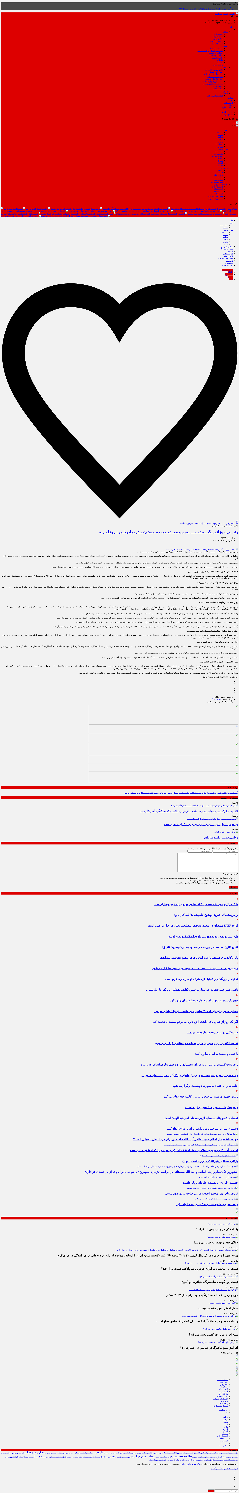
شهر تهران (224, 1457)
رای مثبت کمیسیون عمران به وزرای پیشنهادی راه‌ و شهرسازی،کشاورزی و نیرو (189, 1064)
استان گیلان (218, 39)
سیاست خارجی (226, 107)
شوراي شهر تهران (198, 1457)
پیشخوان (219, 158)
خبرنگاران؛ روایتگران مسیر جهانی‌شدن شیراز (19, 214)
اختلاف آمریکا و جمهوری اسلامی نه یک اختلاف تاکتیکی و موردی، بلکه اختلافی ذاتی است (184, 1150)
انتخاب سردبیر (217, 156)
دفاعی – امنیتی (227, 112)
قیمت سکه (218, 189)
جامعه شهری (217, 58)
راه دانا (61, 1453)
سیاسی (230, 98)
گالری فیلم (218, 172)
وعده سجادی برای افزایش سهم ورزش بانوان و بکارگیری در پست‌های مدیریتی (189, 1075)
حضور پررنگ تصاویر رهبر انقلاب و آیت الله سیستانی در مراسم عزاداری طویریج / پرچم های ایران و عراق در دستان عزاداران (161, 1171)
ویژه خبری (223, 149)
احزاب (230, 110)
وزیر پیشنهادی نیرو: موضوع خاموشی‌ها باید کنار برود (206, 914)
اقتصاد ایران (218, 86)
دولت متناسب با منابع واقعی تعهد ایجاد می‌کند (19, 216)
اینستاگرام (229, 274)
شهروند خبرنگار (226, 249)
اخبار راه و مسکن (216, 72)
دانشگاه (220, 62)
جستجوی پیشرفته (215, 196)
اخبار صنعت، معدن (215, 77)
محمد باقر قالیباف (95, 1457)
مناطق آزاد (228, 114)
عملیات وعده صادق (149, 793)
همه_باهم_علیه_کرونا (25, 1457)
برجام (156, 1453)
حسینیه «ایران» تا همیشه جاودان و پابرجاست (210, 1182)
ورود (231, 279)
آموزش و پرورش (216, 48)
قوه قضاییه (228, 103)
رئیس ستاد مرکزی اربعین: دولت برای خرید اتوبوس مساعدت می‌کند (143, 211)
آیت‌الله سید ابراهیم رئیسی (227, 793)
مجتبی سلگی (215, 699)
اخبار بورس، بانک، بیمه (214, 69)
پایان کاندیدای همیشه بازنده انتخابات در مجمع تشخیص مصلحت (199, 957)
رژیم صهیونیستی (52, 1453)
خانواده (220, 60)
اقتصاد (225, 67)
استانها (225, 32)
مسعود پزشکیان (64, 1457)
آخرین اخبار (223, 1410)
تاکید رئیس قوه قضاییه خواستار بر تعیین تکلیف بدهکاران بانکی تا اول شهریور (191, 989)
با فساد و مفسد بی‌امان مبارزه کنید (216, 1053)
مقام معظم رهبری (51, 1457)
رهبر (226, 1427)
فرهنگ (225, 93)
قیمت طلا (219, 194)
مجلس (230, 105)
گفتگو (220, 163)
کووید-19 (152, 1460)
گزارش (220, 161)
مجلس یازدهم (122, 1457)
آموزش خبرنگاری (221, 1406)
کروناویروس (160, 1460)
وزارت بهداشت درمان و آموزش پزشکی (222, 1460)
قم (170, 1457)
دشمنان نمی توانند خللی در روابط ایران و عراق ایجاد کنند (202, 1128)
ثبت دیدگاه (233, 887)
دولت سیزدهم (81, 1452)
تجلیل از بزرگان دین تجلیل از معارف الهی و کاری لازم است (201, 979)
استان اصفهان (217, 43)
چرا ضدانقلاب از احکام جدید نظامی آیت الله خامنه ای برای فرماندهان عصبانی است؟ (185, 1139)
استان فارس (218, 34)
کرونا (190, 1460)
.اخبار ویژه (218, 154)
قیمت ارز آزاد (217, 187)
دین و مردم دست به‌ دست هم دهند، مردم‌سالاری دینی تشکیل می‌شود (195, 968)
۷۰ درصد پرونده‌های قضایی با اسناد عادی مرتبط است (90, 211)
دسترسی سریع (222, 168)
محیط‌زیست (218, 65)
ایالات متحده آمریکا (170, 1453)
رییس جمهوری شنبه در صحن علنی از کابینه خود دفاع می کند (201, 1096)
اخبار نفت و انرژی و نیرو (213, 84)
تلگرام (230, 272)
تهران (139, 1453)
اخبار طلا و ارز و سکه (214, 79)
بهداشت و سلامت (216, 55)
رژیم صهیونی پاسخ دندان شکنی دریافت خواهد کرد (207, 1204)
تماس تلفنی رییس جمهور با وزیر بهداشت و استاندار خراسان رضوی (196, 1043)
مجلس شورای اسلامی (141, 1456)
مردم (126, 793)
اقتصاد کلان (218, 88)
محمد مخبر (86, 1457)
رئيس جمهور (69, 1453)
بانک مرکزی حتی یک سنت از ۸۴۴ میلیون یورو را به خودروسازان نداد (196, 904)
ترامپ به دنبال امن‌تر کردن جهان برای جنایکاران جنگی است (75, 209)
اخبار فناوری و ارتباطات (213, 81)
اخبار (231, 29)
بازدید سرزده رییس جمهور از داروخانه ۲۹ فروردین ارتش (203, 936)
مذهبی (220, 142)
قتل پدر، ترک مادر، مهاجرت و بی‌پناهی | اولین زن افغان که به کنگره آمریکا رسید (135, 209)
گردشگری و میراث (215, 95)
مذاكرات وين (77, 1457)
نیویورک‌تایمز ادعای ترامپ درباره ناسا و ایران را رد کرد (204, 1000)
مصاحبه (220, 165)
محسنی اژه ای (108, 1456)
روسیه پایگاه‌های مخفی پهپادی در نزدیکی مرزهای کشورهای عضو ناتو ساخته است (74, 216)
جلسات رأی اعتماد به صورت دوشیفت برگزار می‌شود (205, 1085)
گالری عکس (218, 175)
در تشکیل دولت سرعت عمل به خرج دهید (212, 1032)
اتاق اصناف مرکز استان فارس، (228, 1453)
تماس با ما (218, 180)
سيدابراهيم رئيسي (14, 1452)
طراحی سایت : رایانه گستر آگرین (224, 1468)
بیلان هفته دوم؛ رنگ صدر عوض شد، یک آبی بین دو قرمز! (196, 211)
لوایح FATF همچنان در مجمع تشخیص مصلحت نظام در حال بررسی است (193, 925)
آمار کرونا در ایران (215, 198)
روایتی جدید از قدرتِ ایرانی (37, 209)
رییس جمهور (162, 793)
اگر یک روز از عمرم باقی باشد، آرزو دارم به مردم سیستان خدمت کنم (195, 1021)
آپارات (230, 277)
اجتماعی (224, 46)
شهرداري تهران (212, 1456)
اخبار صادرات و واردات (213, 74)
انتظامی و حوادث (216, 53)
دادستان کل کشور (102, 1452)
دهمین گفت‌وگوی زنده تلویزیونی (181, 793)
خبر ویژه (116, 1453)
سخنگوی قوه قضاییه (35, 1452)
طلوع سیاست (181, 1456)
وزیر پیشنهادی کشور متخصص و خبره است (211, 1107)
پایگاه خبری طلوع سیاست (205, 793)
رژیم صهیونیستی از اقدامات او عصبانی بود (205, 214)
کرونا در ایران (181, 1460)
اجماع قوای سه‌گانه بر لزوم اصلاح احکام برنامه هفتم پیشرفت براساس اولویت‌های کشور (77, 214)
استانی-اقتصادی (200, 1453)
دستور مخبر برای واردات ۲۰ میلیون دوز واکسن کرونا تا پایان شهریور (196, 1011)
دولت (231, 100)
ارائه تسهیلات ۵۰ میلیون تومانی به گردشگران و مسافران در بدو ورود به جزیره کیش (150, 214)
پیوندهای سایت (217, 182)
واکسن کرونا (11, 1456)
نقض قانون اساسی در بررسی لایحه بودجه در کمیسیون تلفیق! (200, 947)
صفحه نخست (227, 270)
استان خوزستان (216, 41)
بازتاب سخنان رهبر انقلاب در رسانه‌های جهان (210, 1161)
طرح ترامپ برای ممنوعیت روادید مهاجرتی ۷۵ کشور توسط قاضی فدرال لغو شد (204, 209)
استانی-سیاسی (185, 1452)
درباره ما (219, 177)
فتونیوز (230, 251)
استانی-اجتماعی (212, 1453)
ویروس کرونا (199, 1459)
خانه (231, 27)
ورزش (225, 91)
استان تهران (218, 36)
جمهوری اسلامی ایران (128, 1453)
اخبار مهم (219, 151)
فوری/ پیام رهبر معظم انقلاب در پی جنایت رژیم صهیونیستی (201, 1193)
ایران (161, 1453)
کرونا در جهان (171, 1460)
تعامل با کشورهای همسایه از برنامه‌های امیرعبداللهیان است (201, 1118)
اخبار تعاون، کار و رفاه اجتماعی (210, 51)
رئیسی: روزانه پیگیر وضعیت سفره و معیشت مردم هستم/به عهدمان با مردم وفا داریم (168, 532)
